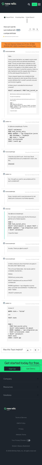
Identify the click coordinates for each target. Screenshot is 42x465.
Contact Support (30, 17)
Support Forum (10, 17)
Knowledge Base (19, 17)
